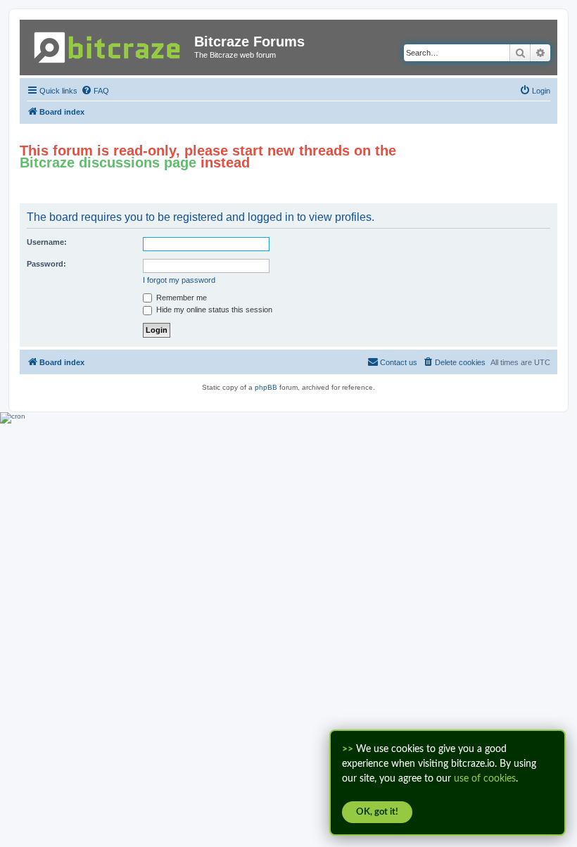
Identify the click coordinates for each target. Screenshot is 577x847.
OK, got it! (377, 812)
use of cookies (485, 779)
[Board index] (108, 44)
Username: (47, 242)
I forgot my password (179, 280)
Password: (46, 264)
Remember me (180, 297)
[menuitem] (95, 90)
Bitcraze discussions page (108, 162)
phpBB (266, 387)
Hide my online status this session (213, 309)
